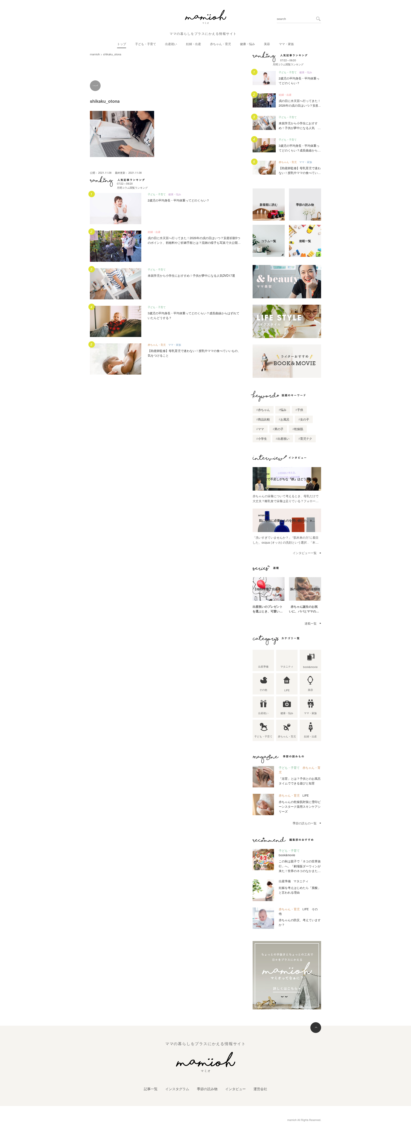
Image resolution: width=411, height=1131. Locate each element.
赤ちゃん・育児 (220, 44)
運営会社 (260, 1088)
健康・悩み (247, 44)
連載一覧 (311, 623)
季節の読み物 (207, 1088)
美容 (267, 44)
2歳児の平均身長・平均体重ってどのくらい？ (178, 200)
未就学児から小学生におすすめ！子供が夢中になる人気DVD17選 (191, 275)
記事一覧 (151, 1088)
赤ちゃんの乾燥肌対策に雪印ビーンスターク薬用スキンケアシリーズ (300, 806)
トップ (121, 44)
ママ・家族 (286, 44)
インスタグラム (177, 1088)
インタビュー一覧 (305, 553)
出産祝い (171, 44)
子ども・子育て (145, 44)
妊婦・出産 (193, 44)
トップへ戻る (315, 1027)
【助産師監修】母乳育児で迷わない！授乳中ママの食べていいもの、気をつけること (300, 173)
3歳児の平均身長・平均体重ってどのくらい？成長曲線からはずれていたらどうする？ (300, 150)
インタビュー (235, 1088)
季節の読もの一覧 (305, 823)
